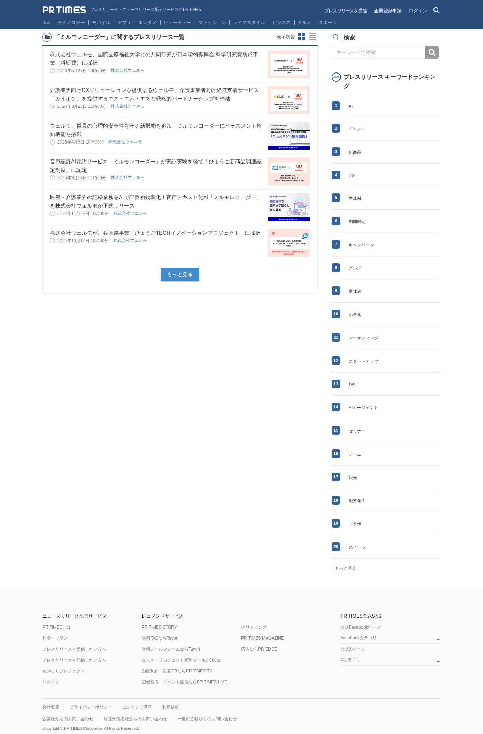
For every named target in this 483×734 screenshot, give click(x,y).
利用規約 (170, 707)
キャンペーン (361, 245)
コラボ (355, 524)
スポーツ (328, 22)
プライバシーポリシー (91, 707)
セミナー (357, 431)
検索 (432, 52)
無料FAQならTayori (160, 638)
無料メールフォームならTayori (171, 649)
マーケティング (363, 338)
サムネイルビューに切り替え (302, 37)
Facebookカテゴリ (359, 638)
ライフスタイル (249, 22)
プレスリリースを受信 (345, 10)
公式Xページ (353, 649)
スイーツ (357, 547)
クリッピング (254, 627)
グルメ (305, 22)
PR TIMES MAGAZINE (262, 638)
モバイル (101, 22)
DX (352, 175)
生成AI (355, 198)
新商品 (355, 152)
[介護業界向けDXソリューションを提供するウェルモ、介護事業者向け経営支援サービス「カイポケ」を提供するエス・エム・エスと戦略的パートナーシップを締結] (289, 100)
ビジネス (281, 22)
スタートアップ (363, 361)
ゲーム (355, 454)
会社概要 (50, 707)
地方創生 (357, 500)
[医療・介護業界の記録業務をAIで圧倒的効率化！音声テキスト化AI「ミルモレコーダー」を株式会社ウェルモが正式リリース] (289, 207)
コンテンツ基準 (137, 707)
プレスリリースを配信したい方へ (74, 660)
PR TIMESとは (56, 627)
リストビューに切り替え (313, 37)
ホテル (355, 314)
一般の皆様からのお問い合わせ (207, 718)
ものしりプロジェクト (63, 671)
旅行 (353, 384)
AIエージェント (363, 407)
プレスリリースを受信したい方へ (74, 649)
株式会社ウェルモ (128, 70)
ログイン (418, 10)
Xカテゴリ (350, 660)
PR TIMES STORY (159, 627)
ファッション (212, 22)
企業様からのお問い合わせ (67, 718)
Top (46, 22)
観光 (353, 477)
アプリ (124, 22)
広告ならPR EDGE (259, 649)
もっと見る (180, 274)
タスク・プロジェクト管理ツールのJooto (181, 660)
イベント (357, 129)
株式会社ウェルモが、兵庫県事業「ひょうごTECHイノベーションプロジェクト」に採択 (155, 233)
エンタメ (147, 22)
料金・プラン (55, 638)
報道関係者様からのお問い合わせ (135, 718)
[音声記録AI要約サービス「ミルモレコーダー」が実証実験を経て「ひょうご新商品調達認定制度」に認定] (289, 171)
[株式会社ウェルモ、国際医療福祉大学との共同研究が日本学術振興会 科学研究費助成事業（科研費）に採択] (289, 64)
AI (351, 106)
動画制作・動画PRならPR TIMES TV (177, 671)
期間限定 (357, 221)
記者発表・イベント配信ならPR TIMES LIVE (184, 682)
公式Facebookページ (361, 627)
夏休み (355, 291)
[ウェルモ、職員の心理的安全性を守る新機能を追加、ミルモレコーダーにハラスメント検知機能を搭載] (289, 136)
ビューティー (177, 22)
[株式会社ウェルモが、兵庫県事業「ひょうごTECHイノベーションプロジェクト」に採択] (289, 243)
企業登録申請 (388, 10)
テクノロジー (71, 22)
